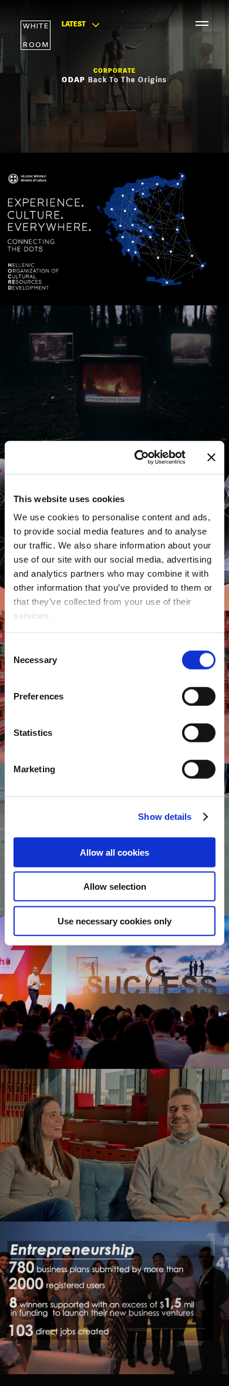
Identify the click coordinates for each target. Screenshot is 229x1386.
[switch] (198, 696)
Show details (164, 817)
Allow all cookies (114, 852)
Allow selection (114, 887)
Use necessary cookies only (114, 921)
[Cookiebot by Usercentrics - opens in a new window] (139, 457)
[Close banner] (211, 457)
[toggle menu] (196, 23)
